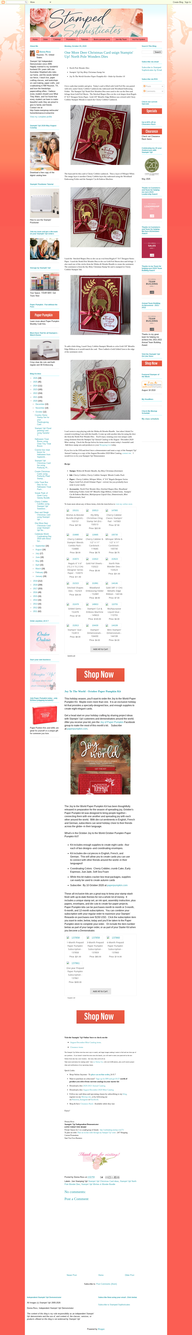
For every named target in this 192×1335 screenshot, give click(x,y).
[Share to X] (112, 1177)
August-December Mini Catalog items (85, 1042)
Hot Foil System (138, 39)
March (39, 568)
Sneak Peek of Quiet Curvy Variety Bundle (42, 495)
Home (35, 39)
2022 (35, 393)
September (41, 546)
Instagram (84, 1099)
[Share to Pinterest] (118, 1177)
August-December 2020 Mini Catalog (98, 1090)
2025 (35, 382)
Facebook (94, 1099)
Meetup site (86, 1097)
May (38, 561)
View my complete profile (41, 117)
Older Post (129, 1275)
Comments (150, 91)
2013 (35, 604)
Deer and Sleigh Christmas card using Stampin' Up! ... (42, 516)
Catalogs (57, 39)
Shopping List (105, 445)
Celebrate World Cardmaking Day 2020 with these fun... (43, 537)
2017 (35, 588)
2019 (35, 581)
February (40, 572)
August (39, 549)
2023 (35, 389)
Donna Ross (45, 52)
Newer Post (72, 1275)
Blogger (101, 1329)
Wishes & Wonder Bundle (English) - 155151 (75, 518)
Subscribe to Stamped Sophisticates (114, 1305)
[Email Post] (101, 1177)
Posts (148, 86)
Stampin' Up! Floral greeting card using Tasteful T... (43, 431)
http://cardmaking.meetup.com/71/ (112, 1130)
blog (125, 1094)
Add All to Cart (100, 649)
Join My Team (121, 39)
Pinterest (75, 1099)
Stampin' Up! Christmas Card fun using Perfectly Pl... (43, 464)
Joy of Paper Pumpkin (112, 722)
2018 (35, 585)
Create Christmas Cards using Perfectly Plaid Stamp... (42, 475)
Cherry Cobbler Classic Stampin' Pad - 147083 (114, 518)
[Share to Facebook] (115, 1177)
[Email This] (106, 1177)
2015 (35, 596)
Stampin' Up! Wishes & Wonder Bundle (98, 1184)
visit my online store (124, 504)
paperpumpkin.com (77, 728)
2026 (35, 378)
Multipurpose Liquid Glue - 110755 (114, 611)
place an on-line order (100, 1074)
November (40, 408)
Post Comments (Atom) (106, 1284)
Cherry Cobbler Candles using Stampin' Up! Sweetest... (42, 505)
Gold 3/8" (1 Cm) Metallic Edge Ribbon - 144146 (114, 590)
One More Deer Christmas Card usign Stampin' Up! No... (43, 526)
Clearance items (76, 1047)
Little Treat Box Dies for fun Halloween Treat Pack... (43, 485)
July (38, 553)
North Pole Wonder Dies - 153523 (114, 566)
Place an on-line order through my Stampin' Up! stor (96, 1133)
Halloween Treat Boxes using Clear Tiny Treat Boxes (43, 442)
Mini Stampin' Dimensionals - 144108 (114, 633)
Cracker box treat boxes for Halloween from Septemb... (42, 453)
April (38, 565)
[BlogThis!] (109, 1177)
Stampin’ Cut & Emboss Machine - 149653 (94, 611)
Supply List (71, 655)
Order (45, 39)
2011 (35, 611)
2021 (35, 397)
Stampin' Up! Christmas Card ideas (103, 1181)
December (40, 404)
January (39, 576)
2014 (35, 600)
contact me (126, 453)
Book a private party (102, 39)
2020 (35, 401)
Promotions (71, 39)
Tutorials (84, 39)
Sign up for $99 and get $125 (108, 1079)
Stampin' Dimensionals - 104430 (94, 633)
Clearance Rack (86, 1104)
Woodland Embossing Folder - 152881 (95, 590)
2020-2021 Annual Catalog (94, 1086)
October (39, 412)
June (38, 557)
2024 (35, 386)
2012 (35, 607)
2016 (35, 592)
